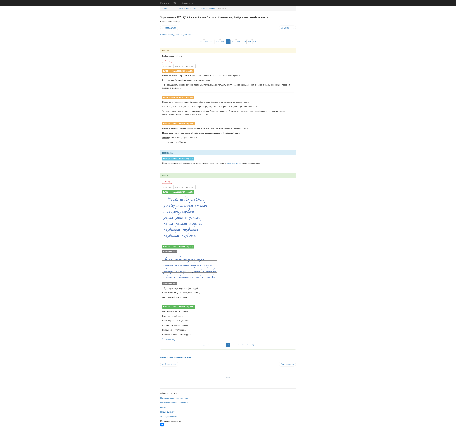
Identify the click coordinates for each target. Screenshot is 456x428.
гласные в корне (234, 163)
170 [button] (244, 41)
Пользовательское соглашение (174, 398)
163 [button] (206, 41)
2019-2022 (179, 66)
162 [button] (201, 41)
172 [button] (254, 41)
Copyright (164, 407)
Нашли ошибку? (167, 411)
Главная (164, 3)
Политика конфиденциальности (174, 402)
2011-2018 (190, 66)
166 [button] (222, 41)
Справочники (187, 3)
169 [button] (238, 41)
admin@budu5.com (168, 416)
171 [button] (249, 41)
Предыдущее (169, 27)
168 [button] (233, 41)
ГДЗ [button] (175, 3)
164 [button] (212, 41)
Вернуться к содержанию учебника (175, 34)
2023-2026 (167, 66)
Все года (167, 61)
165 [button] (217, 41)
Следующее (287, 27)
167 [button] (228, 41)
